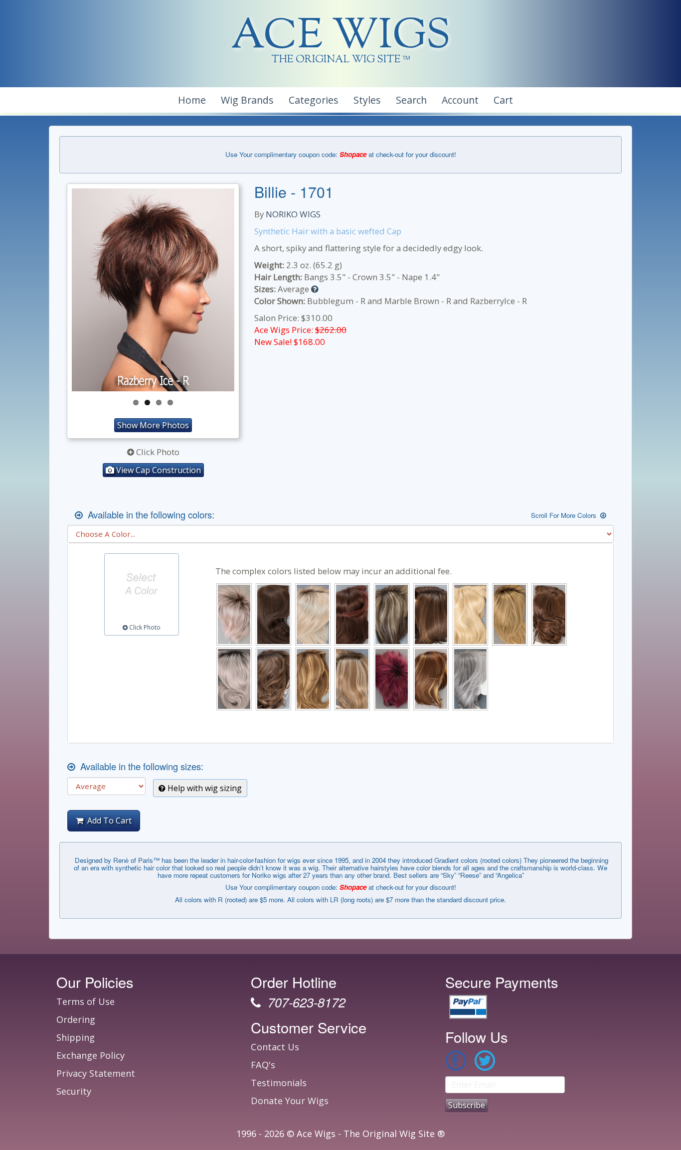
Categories (314, 100)
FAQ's (263, 1065)
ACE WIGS (341, 37)
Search (411, 100)
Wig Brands (247, 100)
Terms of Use (85, 1001)
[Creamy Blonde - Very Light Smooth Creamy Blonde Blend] (470, 614)
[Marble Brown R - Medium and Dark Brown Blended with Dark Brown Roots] (273, 679)
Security (73, 1091)
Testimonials (279, 1083)
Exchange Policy (90, 1055)
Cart (503, 100)
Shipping (75, 1037)
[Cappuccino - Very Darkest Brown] (273, 614)
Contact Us (275, 1047)
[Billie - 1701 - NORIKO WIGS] (153, 290)
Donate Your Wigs (290, 1101)
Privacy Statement (95, 1073)
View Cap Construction (157, 470)
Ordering (75, 1019)
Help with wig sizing (204, 788)
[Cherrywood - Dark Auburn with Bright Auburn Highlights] (352, 614)
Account (460, 100)
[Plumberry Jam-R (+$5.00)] (391, 679)
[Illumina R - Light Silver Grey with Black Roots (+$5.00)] (234, 679)
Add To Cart (107, 820)
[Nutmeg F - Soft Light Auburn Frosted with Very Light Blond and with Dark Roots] (352, 679)
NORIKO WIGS (293, 214)
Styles (367, 100)
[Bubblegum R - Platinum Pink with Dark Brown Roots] (234, 614)
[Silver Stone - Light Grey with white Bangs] (470, 679)
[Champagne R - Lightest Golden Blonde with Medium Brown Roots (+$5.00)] (313, 614)
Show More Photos (153, 425)
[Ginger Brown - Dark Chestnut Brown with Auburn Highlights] (549, 614)
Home (192, 100)
